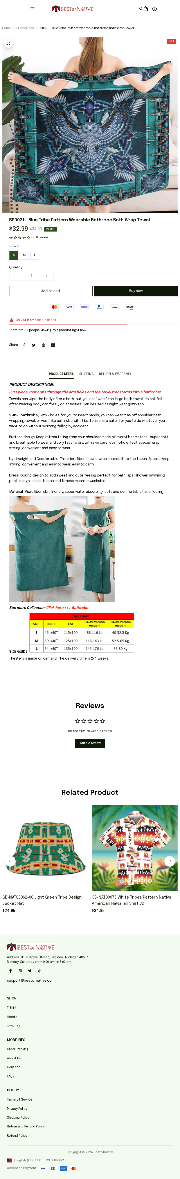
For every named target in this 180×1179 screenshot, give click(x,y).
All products (25, 28)
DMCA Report (55, 1160)
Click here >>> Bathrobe (67, 608)
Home (6, 28)
